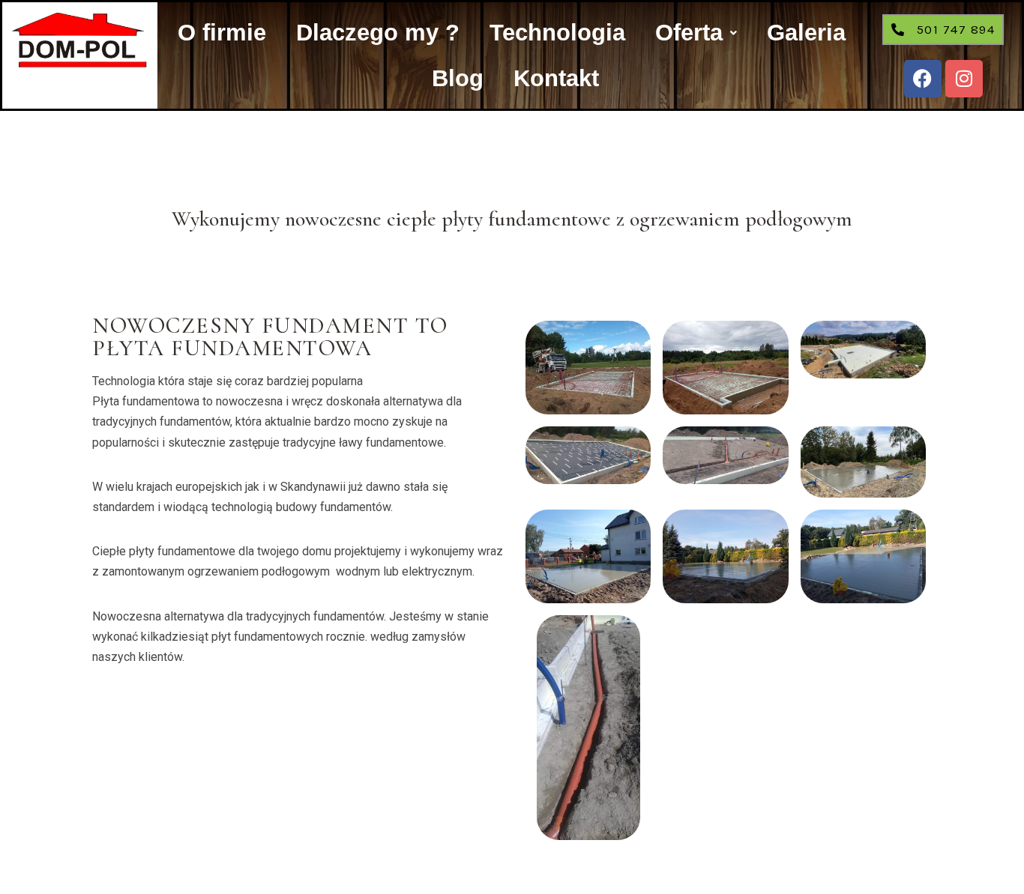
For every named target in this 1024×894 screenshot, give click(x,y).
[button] (696, 32)
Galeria (806, 32)
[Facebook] (923, 78)
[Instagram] (964, 78)
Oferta (689, 32)
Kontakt (556, 78)
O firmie (222, 32)
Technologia (557, 32)
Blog (458, 78)
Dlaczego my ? (378, 32)
